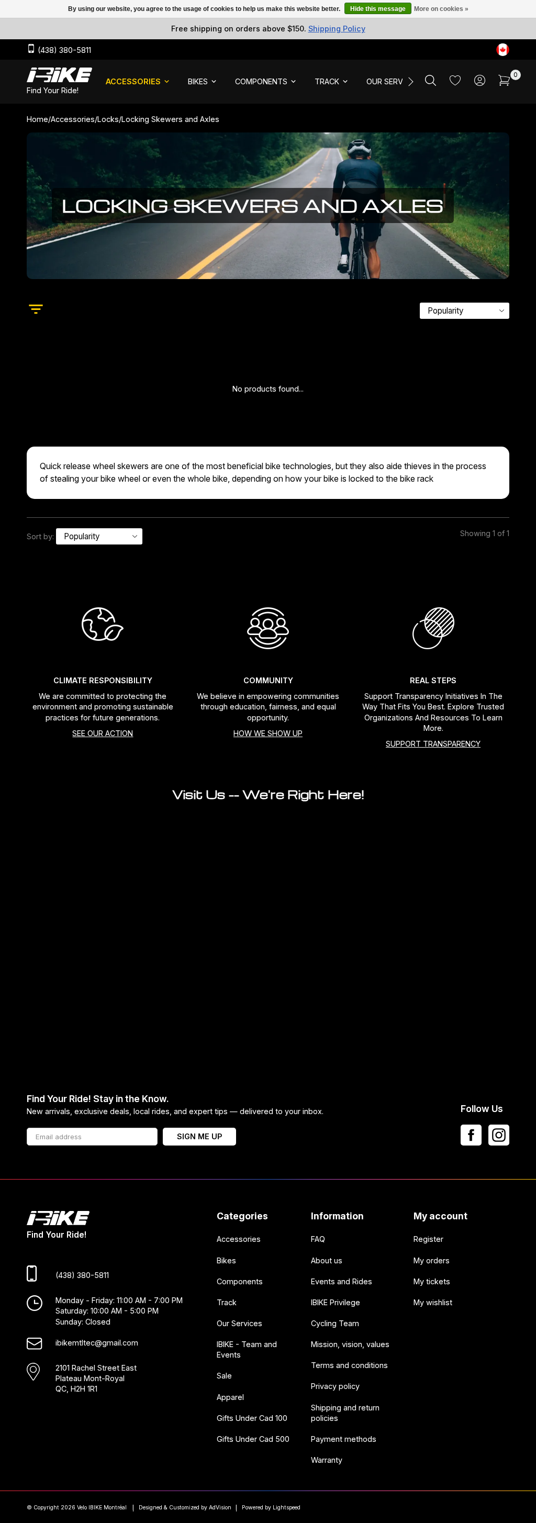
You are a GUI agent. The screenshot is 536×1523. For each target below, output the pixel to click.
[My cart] (504, 83)
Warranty (326, 1459)
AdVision (220, 1507)
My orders (432, 1259)
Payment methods (343, 1439)
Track (227, 1301)
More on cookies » (441, 9)
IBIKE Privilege (335, 1301)
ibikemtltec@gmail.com (96, 1342)
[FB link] (471, 1135)
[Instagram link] (498, 1135)
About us (326, 1259)
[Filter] (36, 310)
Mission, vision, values (350, 1344)
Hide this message (378, 9)
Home (37, 119)
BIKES (198, 81)
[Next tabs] (410, 81)
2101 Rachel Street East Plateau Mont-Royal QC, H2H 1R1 (96, 1378)
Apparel (230, 1396)
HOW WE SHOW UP (268, 733)
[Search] (430, 83)
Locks (108, 119)
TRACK (327, 81)
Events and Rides (341, 1280)
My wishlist (433, 1301)
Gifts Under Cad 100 (252, 1417)
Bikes (226, 1259)
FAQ (318, 1239)
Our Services (239, 1323)
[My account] (479, 83)
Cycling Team (335, 1323)
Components (240, 1280)
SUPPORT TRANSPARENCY (433, 743)
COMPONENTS (261, 81)
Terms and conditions (349, 1365)
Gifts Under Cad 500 (253, 1439)
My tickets (432, 1280)
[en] (502, 49)
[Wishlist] (455, 82)
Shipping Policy (336, 28)
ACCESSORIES (133, 81)
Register (428, 1239)
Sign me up (199, 1136)
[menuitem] (138, 81)
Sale (224, 1375)
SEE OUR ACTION (102, 733)
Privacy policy (335, 1386)
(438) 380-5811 (63, 50)
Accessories (73, 119)
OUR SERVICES (392, 81)
